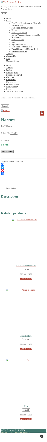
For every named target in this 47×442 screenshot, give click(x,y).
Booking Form (12, 72)
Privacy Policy (12, 87)
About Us (10, 54)
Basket (9, 70)
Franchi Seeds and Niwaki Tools (24, 49)
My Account (12, 437)
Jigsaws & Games (18, 44)
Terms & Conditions (14, 91)
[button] (42, 113)
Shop (8, 21)
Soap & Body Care (19, 51)
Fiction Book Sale (20, 98)
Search (26, 437)
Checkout (10, 77)
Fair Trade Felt (17, 40)
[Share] (23, 173)
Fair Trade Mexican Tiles (21, 47)
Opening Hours (12, 61)
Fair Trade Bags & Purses (22, 28)
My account (11, 82)
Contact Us (11, 56)
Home (8, 18)
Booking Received (14, 75)
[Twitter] (23, 167)
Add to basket (7, 152)
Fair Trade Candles (19, 32)
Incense (14, 42)
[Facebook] (23, 164)
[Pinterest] (23, 170)
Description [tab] (11, 188)
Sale (8, 58)
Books (14, 30)
